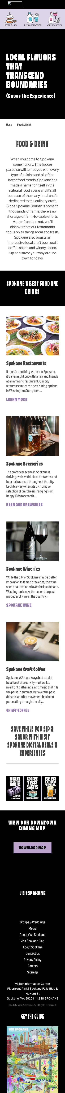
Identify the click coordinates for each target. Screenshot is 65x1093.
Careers (33, 966)
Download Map (32, 848)
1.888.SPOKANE (47, 998)
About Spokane (32, 947)
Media (33, 928)
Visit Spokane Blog (32, 941)
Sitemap (32, 972)
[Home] (15, 4)
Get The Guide (32, 1017)
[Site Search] (51, 4)
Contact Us (32, 953)
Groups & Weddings (32, 922)
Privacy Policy (32, 959)
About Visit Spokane (32, 934)
